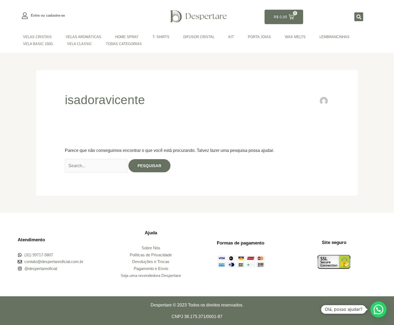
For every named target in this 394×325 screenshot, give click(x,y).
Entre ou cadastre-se (48, 15)
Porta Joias (259, 37)
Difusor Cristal (198, 37)
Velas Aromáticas (83, 37)
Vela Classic (79, 44)
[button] (358, 16)
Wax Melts (295, 37)
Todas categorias (124, 44)
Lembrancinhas (334, 37)
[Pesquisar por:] (96, 165)
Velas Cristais (37, 37)
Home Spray (127, 37)
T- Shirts (161, 37)
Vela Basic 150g (38, 44)
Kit (231, 37)
